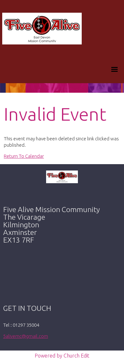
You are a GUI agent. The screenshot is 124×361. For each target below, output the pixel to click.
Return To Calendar (24, 156)
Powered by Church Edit (62, 355)
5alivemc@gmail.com (25, 336)
